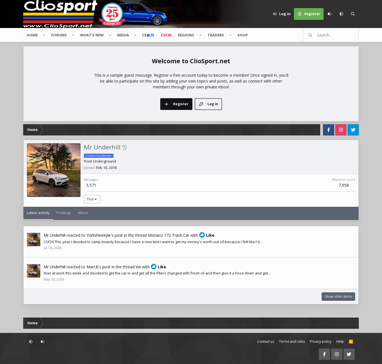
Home (32, 34)
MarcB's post (98, 266)
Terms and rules (292, 341)
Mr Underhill (54, 235)
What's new (92, 34)
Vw (138, 266)
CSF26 (166, 34)
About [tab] (83, 212)
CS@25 (148, 34)
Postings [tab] (63, 212)
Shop (242, 34)
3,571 (91, 185)
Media (123, 34)
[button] (341, 14)
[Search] (353, 14)
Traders (215, 34)
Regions (186, 34)
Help (340, 341)
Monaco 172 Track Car (168, 235)
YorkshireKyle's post (104, 235)
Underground (104, 161)
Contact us (265, 341)
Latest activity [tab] (38, 212)
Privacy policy (320, 341)
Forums (59, 34)
